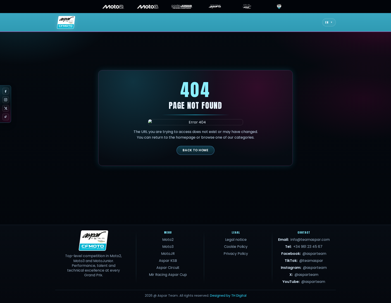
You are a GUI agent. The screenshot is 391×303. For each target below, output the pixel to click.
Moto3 (168, 246)
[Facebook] (5, 91)
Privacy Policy (236, 253)
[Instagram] (5, 99)
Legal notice (236, 239)
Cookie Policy (236, 246)
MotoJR (168, 253)
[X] (5, 108)
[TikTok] (5, 117)
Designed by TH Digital (228, 295)
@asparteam (314, 253)
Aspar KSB (168, 260)
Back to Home (195, 150)
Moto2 (168, 239)
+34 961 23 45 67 (307, 246)
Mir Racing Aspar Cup (168, 274)
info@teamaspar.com (310, 239)
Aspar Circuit (167, 267)
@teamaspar (311, 260)
